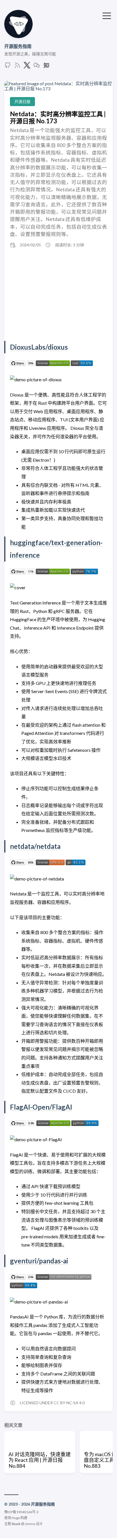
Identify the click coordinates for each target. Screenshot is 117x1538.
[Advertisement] (58, 295)
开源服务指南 (18, 46)
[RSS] (17, 66)
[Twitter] (27, 66)
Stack (16, 1524)
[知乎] (46, 66)
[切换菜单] (107, 15)
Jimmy (30, 1524)
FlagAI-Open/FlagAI (41, 1107)
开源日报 (22, 101)
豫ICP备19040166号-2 (21, 1512)
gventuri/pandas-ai (39, 1261)
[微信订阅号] (36, 66)
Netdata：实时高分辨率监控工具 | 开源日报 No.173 (58, 117)
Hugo (16, 1518)
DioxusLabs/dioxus (39, 347)
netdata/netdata (35, 846)
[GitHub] (7, 66)
